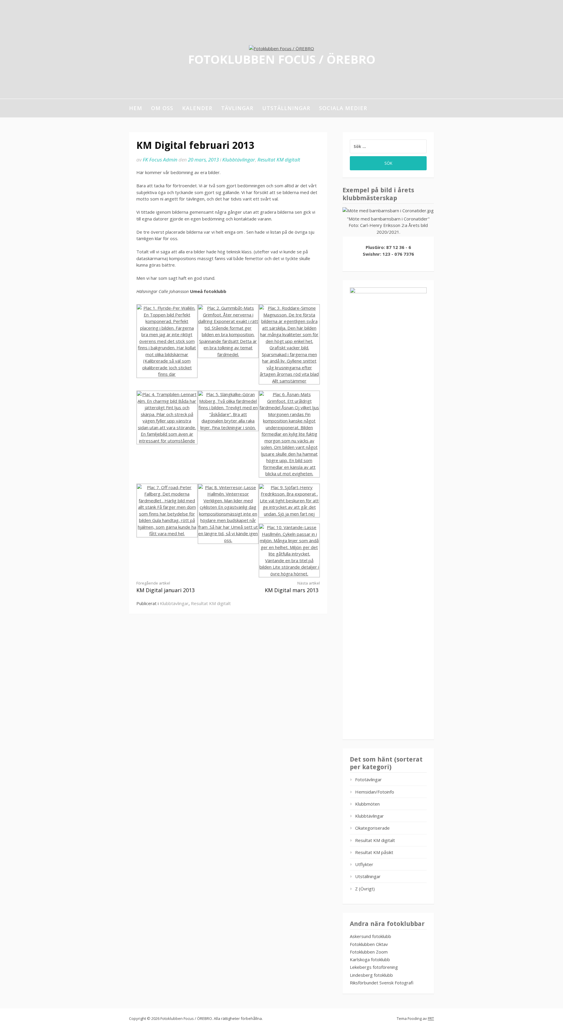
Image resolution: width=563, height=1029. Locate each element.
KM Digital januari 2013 (165, 587)
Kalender (197, 108)
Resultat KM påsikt (374, 852)
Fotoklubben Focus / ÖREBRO (281, 59)
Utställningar (286, 108)
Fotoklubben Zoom (369, 952)
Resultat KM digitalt (278, 159)
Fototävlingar (368, 779)
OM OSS (162, 108)
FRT (431, 1018)
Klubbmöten (367, 804)
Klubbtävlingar (238, 159)
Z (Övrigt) (365, 889)
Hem (135, 108)
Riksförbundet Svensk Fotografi (381, 983)
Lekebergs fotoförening (374, 967)
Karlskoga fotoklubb (370, 959)
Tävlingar (237, 108)
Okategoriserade (372, 828)
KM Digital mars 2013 (292, 587)
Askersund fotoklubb (370, 936)
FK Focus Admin (160, 159)
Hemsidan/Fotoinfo (374, 792)
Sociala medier (343, 108)
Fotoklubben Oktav (369, 944)
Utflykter (364, 864)
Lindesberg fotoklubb (371, 975)
